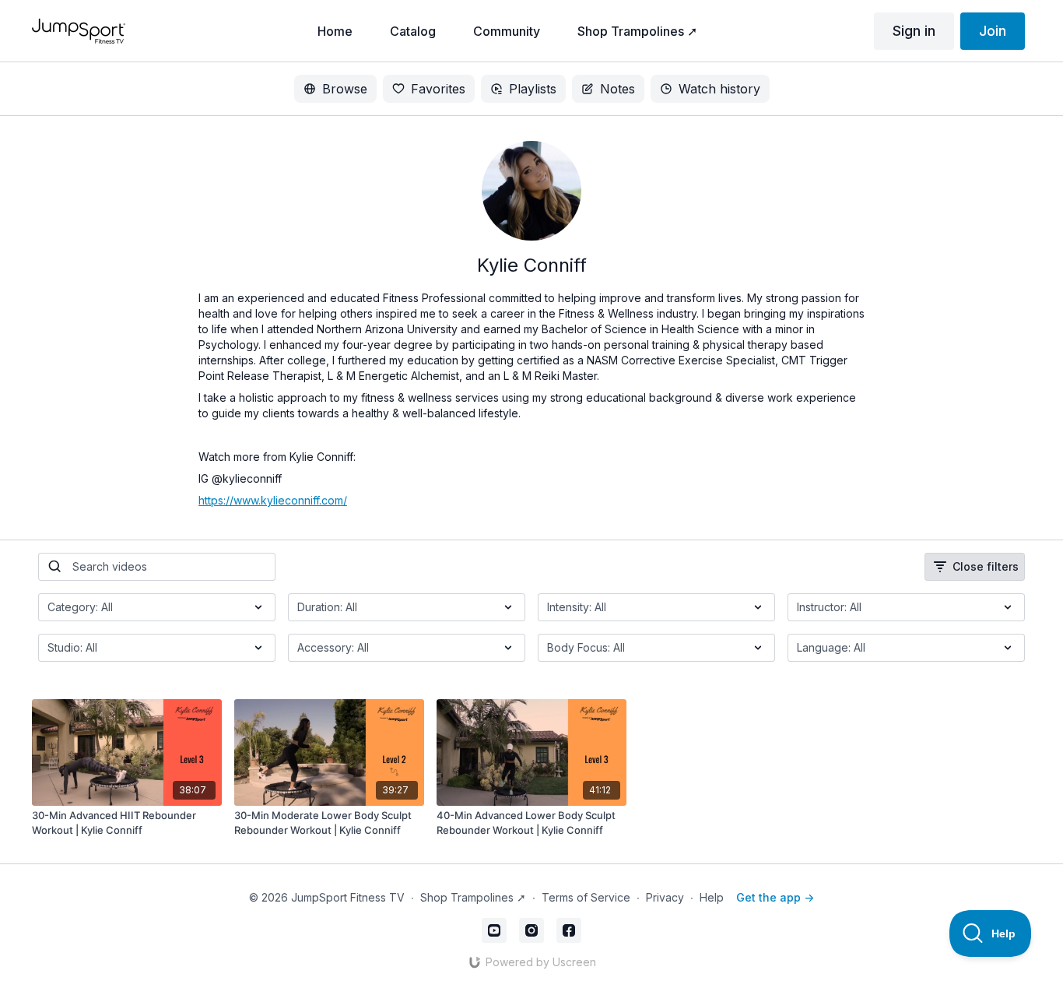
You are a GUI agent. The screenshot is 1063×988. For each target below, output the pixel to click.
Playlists (532, 89)
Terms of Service (586, 897)
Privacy (665, 897)
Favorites (438, 89)
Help (712, 897)
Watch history (719, 89)
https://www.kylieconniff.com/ (272, 500)
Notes (617, 89)
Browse (344, 89)
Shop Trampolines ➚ (473, 897)
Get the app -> (775, 897)
